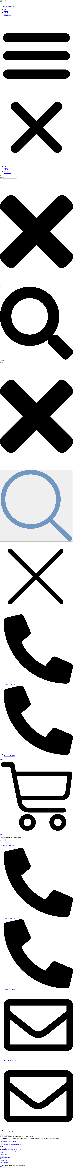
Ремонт (2, 1152)
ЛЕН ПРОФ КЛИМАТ (7, 6)
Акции (6, 12)
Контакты (7, 14)
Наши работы (4, 1162)
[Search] (0, 286)
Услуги (6, 11)
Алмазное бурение (5, 1157)
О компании (7, 15)
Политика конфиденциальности (9, 1164)
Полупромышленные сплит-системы (11, 1144)
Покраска (3, 1156)
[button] (36, 91)
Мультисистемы (5, 1143)
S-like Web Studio (5, 1167)
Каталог (6, 9)
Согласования (4, 1154)
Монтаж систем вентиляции (8, 1151)
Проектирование (5, 1148)
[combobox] (8, 178)
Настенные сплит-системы (8, 1141)
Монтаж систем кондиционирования (11, 1149)
